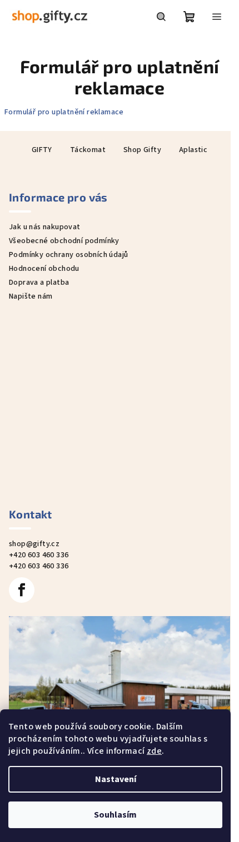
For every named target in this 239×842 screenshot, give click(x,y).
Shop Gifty (142, 149)
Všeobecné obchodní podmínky (64, 240)
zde (154, 751)
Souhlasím (115, 815)
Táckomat (88, 149)
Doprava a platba (39, 282)
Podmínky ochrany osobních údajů (68, 254)
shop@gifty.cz (34, 543)
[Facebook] (21, 590)
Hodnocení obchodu (44, 268)
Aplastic (193, 149)
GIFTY (42, 149)
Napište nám (30, 296)
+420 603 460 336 (38, 555)
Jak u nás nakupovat (45, 227)
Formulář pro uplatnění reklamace (64, 112)
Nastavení (115, 779)
